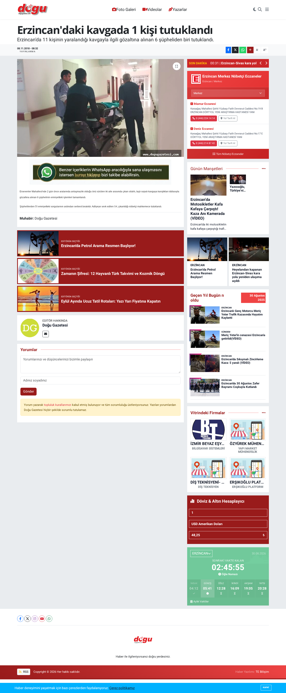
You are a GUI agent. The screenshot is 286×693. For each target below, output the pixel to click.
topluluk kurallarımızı (58, 405)
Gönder (28, 391)
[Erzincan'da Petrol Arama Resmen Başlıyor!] (207, 249)
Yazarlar (180, 9)
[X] (27, 618)
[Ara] (260, 9)
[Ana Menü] (267, 9)
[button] (261, 63)
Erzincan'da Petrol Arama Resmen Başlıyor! (203, 273)
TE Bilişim (262, 672)
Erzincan (197, 265)
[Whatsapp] (49, 618)
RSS (25, 672)
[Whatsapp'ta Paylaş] (242, 50)
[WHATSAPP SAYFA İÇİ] (100, 171)
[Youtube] (42, 618)
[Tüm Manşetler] (264, 168)
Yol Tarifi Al (229, 118)
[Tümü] (264, 413)
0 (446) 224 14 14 (205, 118)
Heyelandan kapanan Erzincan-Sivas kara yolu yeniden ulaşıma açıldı (247, 275)
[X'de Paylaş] (235, 50)
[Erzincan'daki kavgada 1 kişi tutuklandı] (100, 108)
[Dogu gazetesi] (33, 10)
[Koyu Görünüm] (254, 9)
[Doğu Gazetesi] (29, 327)
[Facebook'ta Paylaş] (228, 50)
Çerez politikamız (122, 688)
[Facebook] (20, 618)
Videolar (154, 9)
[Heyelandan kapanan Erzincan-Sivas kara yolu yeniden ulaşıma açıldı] (249, 249)
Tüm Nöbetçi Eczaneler (230, 154)
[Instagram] (35, 618)
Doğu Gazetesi (55, 325)
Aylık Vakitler (201, 601)
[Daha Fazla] (250, 50)
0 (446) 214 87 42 (205, 143)
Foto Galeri (126, 9)
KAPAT (266, 687)
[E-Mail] (45, 334)
